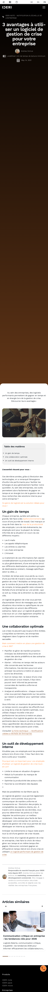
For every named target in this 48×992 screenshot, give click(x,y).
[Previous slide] (6, 906)
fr (45, 2)
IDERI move (7, 985)
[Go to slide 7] (22, 956)
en (38, 2)
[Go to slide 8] (24, 956)
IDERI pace (7, 983)
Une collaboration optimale (16, 457)
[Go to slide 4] (14, 956)
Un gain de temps (12, 453)
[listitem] (24, 930)
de (32, 2)
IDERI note (7, 980)
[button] (43, 7)
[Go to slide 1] (5, 956)
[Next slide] (42, 906)
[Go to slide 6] (19, 956)
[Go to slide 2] (10, 956)
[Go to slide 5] (17, 956)
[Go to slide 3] (12, 956)
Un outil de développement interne (19, 461)
